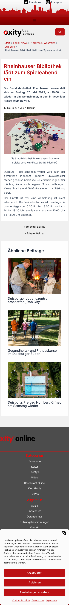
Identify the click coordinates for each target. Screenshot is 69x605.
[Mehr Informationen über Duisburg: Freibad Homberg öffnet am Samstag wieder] (34, 380)
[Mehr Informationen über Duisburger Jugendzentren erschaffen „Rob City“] (34, 276)
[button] (63, 533)
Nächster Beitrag (35, 233)
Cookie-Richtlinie (21, 600)
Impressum (51, 600)
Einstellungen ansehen (34, 592)
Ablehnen (34, 582)
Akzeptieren (34, 572)
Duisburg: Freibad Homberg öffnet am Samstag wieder (34, 403)
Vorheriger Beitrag (34, 226)
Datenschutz (37, 600)
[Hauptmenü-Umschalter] (34, 21)
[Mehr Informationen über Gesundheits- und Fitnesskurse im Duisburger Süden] (34, 328)
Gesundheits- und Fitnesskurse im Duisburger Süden (32, 352)
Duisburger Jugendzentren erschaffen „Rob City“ (28, 300)
